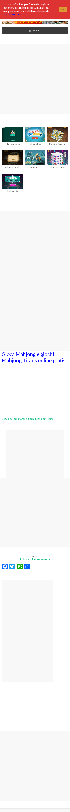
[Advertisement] (35, 79)
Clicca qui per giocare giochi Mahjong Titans (28, 418)
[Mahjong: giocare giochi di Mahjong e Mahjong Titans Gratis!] (35, 23)
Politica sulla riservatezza (35, 559)
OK (63, 9)
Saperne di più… (12, 14)
